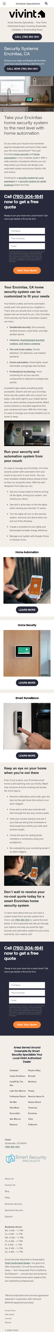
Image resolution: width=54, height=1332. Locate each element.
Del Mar (13, 1102)
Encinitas (32, 1113)
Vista (30, 1118)
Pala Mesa (14, 1107)
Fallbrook (32, 1124)
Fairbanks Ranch (18, 1096)
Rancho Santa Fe (36, 1096)
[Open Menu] (4, 3)
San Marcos (15, 1118)
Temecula (32, 1107)
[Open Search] (46, 3)
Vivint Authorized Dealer (17, 1263)
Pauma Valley (34, 1070)
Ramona (13, 1124)
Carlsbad (14, 1070)
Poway (31, 1090)
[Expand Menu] (29, 19)
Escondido (15, 1113)
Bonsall (31, 1076)
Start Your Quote (27, 270)
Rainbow (32, 1081)
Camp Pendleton (17, 1076)
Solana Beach (34, 1102)
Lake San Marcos (18, 1090)
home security (21, 154)
